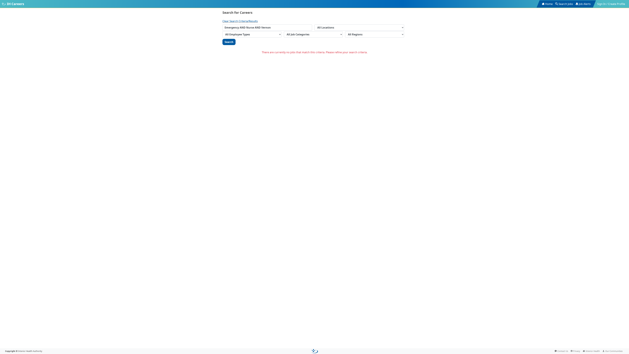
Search (229, 42)
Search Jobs (566, 4)
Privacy (576, 351)
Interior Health (593, 351)
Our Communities (614, 351)
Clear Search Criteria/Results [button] (240, 21)
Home (549, 4)
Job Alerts (585, 4)
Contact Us (562, 351)
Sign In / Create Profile (611, 4)
